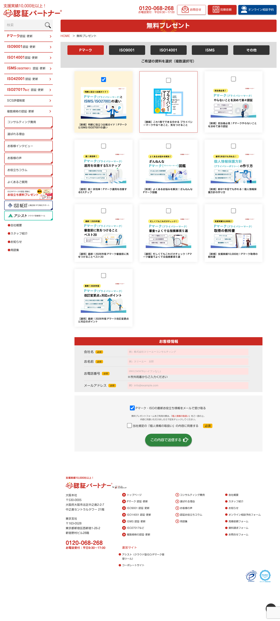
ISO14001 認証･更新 (139, 515)
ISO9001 (127, 50)
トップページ (134, 495)
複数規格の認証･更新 (20, 111)
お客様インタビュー (20, 146)
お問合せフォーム (238, 534)
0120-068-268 (156, 8)
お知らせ (15, 241)
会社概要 (15, 225)
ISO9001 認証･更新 (138, 508)
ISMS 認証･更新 (136, 521)
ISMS (210, 50)
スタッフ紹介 (18, 233)
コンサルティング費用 (21, 122)
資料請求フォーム (238, 528)
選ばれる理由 (16, 134)
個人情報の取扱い (180, 416)
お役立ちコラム (17, 170)
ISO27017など (135, 528)
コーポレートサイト (133, 565)
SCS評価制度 (16, 100)
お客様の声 (14, 158)
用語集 (13, 250)
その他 (251, 50)
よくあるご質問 (17, 182)
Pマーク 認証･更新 (137, 501)
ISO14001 (169, 50)
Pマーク (85, 50)
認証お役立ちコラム (191, 515)
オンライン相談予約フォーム (245, 515)
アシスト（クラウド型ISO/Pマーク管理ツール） (143, 556)
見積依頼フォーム (238, 521)
